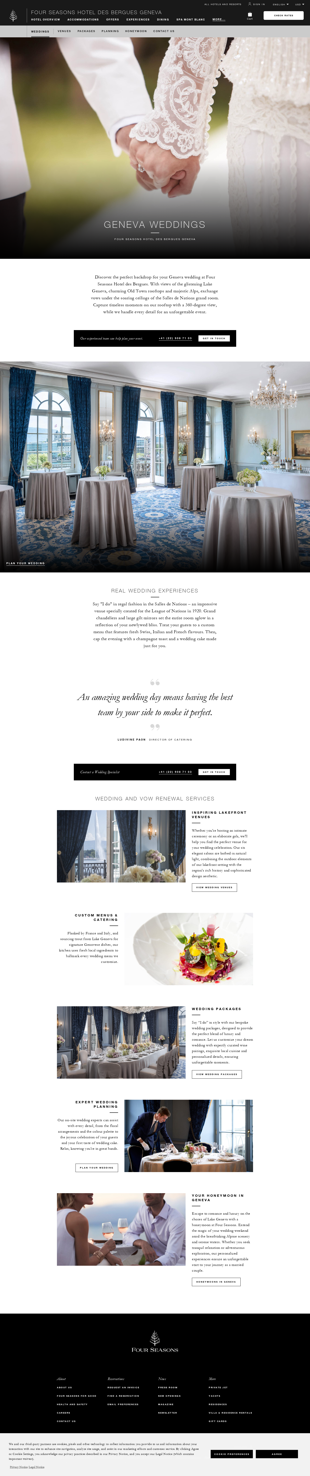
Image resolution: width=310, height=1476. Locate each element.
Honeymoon (136, 31)
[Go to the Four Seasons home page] (13, 15)
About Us (64, 1387)
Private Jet (218, 1387)
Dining (163, 19)
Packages (87, 31)
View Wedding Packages (216, 1074)
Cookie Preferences (231, 1454)
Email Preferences (123, 1404)
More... (219, 19)
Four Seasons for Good (77, 1396)
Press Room (168, 1387)
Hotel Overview (45, 19)
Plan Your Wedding (97, 1167)
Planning (110, 31)
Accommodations (83, 19)
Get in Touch (214, 338)
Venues (64, 31)
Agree (277, 1454)
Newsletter (167, 1412)
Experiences (138, 19)
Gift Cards (218, 1421)
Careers (63, 1412)
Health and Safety (72, 1404)
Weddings (40, 31)
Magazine (166, 1404)
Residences (218, 1404)
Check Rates (283, 15)
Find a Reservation (123, 1396)
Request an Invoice (123, 1387)
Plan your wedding (25, 563)
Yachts (214, 1396)
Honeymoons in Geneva (216, 1281)
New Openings (169, 1396)
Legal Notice (36, 1467)
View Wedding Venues (214, 887)
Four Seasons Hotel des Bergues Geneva (96, 12)
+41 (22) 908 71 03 (175, 338)
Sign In (259, 4)
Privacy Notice (19, 1467)
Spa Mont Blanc (191, 19)
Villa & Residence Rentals (230, 1412)
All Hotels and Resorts (223, 4)
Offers (112, 19)
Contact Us (164, 31)
